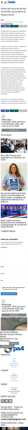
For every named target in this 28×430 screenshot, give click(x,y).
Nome (2, 266)
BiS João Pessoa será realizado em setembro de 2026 (13, 157)
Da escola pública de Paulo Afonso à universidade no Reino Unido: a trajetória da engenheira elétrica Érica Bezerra (13, 197)
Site (2, 280)
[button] (14, 130)
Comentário (4, 247)
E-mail (2, 273)
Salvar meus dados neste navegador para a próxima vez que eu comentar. (13, 288)
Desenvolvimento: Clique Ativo (12, 424)
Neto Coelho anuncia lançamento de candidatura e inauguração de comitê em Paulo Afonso (14, 223)
